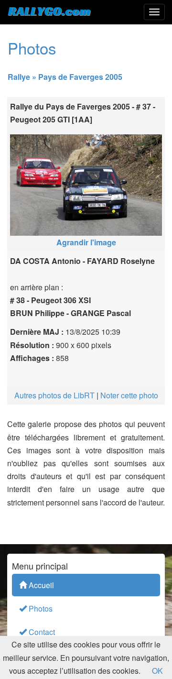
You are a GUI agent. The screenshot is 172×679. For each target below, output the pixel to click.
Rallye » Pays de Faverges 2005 (65, 76)
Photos (40, 608)
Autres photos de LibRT (54, 395)
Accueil (40, 585)
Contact (41, 631)
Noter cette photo (129, 395)
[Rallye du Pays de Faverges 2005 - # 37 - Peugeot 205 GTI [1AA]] (86, 182)
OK (157, 670)
